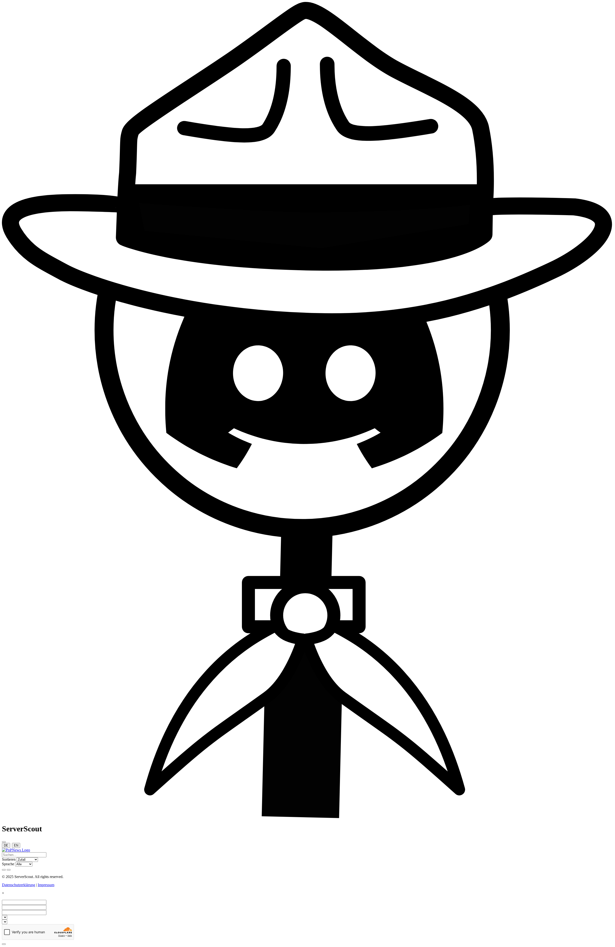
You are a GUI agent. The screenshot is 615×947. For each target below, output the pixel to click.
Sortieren (9, 859)
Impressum (46, 885)
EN (16, 845)
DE (6, 845)
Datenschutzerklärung (18, 885)
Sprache (8, 864)
